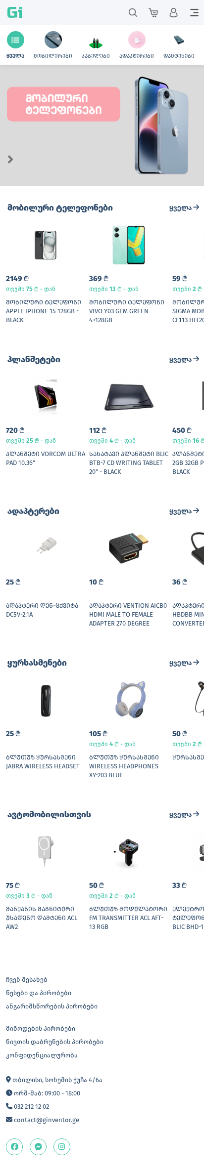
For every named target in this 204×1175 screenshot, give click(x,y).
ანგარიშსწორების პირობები (52, 1006)
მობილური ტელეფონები (60, 208)
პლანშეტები (33, 359)
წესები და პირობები (38, 993)
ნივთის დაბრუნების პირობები (54, 1042)
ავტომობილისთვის (49, 814)
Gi (15, 12)
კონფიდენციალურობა (42, 1055)
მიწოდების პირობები (40, 1028)
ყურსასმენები (37, 663)
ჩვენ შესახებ (27, 979)
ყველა (181, 208)
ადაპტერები (33, 511)
